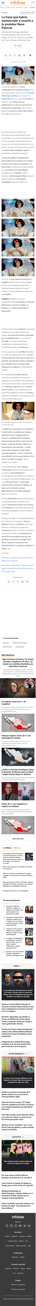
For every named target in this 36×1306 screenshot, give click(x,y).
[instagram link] (15, 1225)
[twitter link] (11, 1225)
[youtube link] (20, 1225)
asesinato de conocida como (18, 96)
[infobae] (18, 3)
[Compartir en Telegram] (24, 55)
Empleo (22, 1257)
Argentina (14, 1236)
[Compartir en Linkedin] (19, 55)
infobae (4, 12)
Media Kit (20, 1273)
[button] (3, 3)
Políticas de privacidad (18, 1289)
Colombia (22, 1236)
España (29, 1236)
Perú (26, 1241)
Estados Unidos (13, 1241)
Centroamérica (9, 1246)
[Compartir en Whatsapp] (6, 55)
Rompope (18, 7)
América (7, 1236)
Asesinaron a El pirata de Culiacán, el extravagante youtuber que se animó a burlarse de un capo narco (18, 568)
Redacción (15, 1257)
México (21, 1241)
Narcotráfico (20, 647)
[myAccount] (32, 2)
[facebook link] (7, 1225)
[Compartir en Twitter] (15, 55)
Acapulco (6, 643)
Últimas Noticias (21, 1246)
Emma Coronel (9, 7)
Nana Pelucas (7, 647)
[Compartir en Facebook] (10, 55)
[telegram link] (24, 1225)
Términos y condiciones (18, 1284)
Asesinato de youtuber (20, 643)
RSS (29, 1246)
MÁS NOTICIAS (18, 839)
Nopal (24, 7)
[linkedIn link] (29, 1225)
